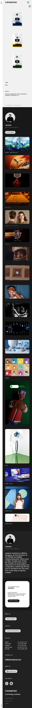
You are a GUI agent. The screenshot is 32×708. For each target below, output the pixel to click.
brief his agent (13, 600)
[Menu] (28, 2)
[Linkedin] (11, 683)
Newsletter (12, 671)
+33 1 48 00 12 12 (22, 642)
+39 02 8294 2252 (22, 648)
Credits (7, 703)
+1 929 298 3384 (21, 643)
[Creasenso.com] (11, 2)
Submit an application (13, 630)
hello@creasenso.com (13, 659)
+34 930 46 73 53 (22, 647)
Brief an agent (11, 618)
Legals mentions (9, 698)
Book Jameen (10, 132)
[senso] (1, 2)
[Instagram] (6, 683)
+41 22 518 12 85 (21, 645)
